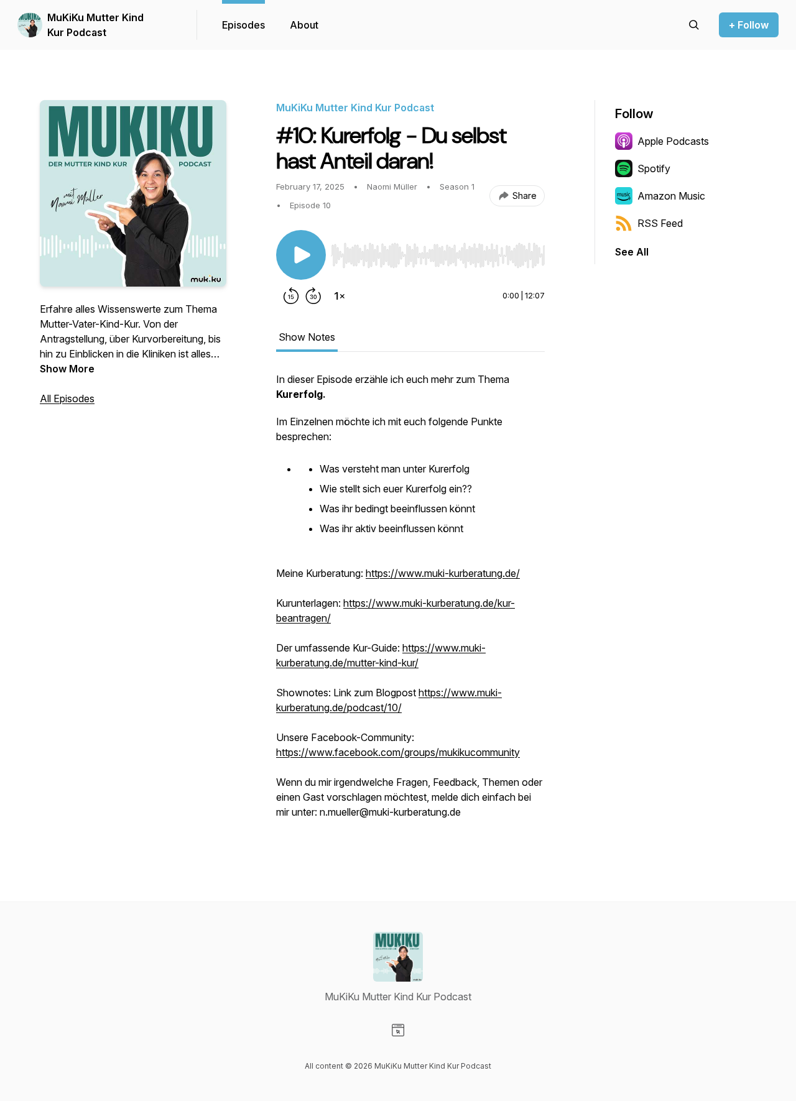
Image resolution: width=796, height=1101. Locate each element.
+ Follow (749, 25)
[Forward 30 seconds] (313, 296)
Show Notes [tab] (307, 337)
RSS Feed (660, 223)
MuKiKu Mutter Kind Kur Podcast (95, 25)
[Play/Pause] (301, 255)
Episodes (243, 25)
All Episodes (67, 398)
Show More (67, 368)
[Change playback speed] (339, 296)
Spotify (653, 168)
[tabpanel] (410, 602)
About (304, 25)
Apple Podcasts (673, 141)
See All (632, 252)
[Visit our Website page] (398, 1030)
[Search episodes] (694, 24)
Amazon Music (671, 196)
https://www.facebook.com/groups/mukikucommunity (398, 752)
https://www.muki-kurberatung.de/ (443, 573)
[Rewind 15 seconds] (291, 296)
